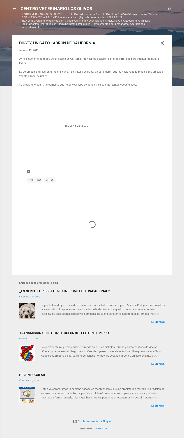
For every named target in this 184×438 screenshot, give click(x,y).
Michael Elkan (101, 428)
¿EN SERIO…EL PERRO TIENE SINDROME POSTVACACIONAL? (64, 291)
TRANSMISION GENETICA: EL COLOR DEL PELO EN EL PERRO (64, 333)
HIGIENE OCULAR (32, 375)
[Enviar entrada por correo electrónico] (28, 172)
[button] (162, 43)
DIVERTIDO (34, 180)
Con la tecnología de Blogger (94, 421)
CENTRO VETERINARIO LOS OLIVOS (56, 8)
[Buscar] (170, 9)
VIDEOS (49, 180)
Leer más (158, 322)
